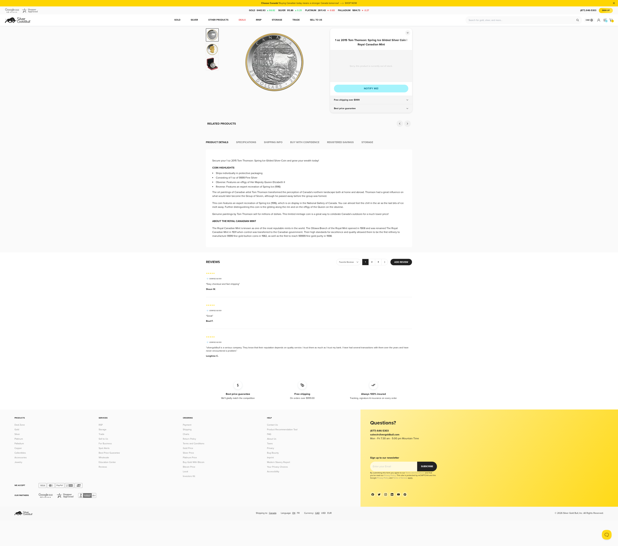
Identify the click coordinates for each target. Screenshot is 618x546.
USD (323, 513)
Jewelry (18, 462)
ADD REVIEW (401, 262)
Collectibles (20, 453)
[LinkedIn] (392, 494)
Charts (186, 434)
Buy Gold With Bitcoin (193, 462)
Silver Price (188, 453)
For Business (105, 443)
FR (298, 513)
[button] (371, 100)
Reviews (103, 467)
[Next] (322, 62)
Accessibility (273, 471)
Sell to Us (103, 439)
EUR (329, 513)
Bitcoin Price (189, 467)
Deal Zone (19, 425)
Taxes (270, 443)
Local (185, 471)
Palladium (353, 10)
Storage (102, 429)
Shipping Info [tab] (273, 142)
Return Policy (189, 439)
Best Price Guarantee (109, 453)
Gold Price (188, 448)
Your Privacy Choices (277, 467)
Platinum (320, 10)
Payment (187, 425)
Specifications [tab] (246, 142)
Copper (18, 448)
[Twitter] (379, 494)
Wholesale (104, 457)
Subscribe (427, 466)
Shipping (187, 429)
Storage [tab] (367, 142)
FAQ (269, 434)
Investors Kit (189, 476)
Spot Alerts (104, 448)
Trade (101, 434)
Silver (290, 10)
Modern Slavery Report (278, 462)
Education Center (107, 462)
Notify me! (371, 88)
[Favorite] (407, 32)
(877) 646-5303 (588, 10)
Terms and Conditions (193, 443)
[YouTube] (398, 494)
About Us (271, 439)
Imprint (270, 457)
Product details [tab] (217, 142)
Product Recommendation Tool (282, 429)
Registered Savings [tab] (340, 142)
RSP (101, 425)
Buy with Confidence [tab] (304, 142)
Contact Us (272, 425)
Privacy (270, 448)
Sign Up (606, 10)
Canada (272, 513)
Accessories (20, 457)
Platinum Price (190, 457)
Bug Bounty (273, 453)
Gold (262, 10)
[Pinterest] (404, 494)
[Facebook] (372, 494)
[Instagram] (385, 494)
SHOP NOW (351, 3)
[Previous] (226, 62)
